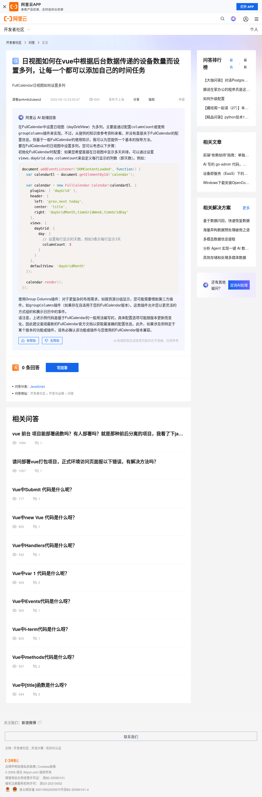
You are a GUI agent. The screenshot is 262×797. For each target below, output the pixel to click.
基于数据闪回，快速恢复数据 (226, 220)
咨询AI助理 (239, 285)
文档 (8, 748)
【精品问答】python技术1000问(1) (231, 116)
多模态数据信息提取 (219, 238)
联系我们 (131, 736)
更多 (246, 207)
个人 (254, 29)
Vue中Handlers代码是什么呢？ (44, 545)
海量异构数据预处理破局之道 (226, 229)
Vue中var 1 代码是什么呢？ (40, 573)
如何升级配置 (214, 98)
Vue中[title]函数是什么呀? (39, 685)
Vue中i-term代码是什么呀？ (41, 629)
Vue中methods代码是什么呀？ (44, 657)
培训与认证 (53, 748)
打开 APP (247, 6)
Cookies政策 (47, 766)
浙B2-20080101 (54, 777)
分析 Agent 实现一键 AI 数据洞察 (229, 248)
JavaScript (37, 386)
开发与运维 (56, 393)
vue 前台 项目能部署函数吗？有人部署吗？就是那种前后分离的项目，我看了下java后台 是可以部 (98, 433)
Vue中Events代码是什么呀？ (42, 601)
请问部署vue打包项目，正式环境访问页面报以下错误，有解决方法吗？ (85, 461)
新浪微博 (29, 722)
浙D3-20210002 (51, 783)
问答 (32, 42)
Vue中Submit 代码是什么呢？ (43, 489)
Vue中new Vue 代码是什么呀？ (44, 517)
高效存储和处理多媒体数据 (224, 257)
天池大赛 (37, 748)
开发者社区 (13, 42)
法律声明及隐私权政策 (20, 766)
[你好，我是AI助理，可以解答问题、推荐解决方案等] (233, 18)
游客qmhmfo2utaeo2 (26, 99)
